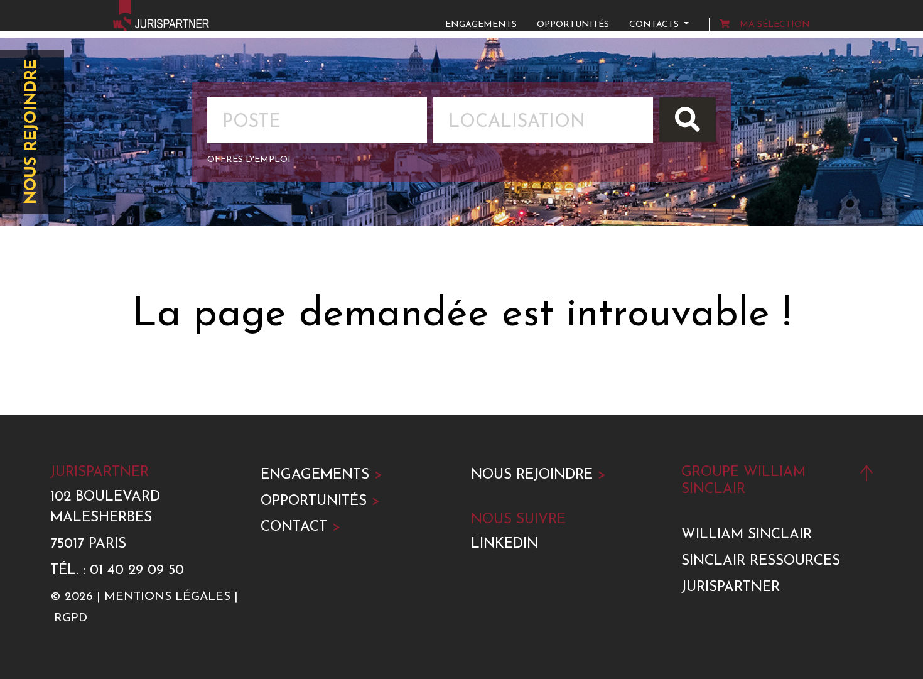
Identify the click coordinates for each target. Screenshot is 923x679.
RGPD (70, 618)
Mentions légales (167, 597)
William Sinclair (746, 535)
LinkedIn (504, 544)
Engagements (481, 25)
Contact (300, 527)
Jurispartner (730, 587)
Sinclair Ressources (760, 561)
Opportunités (573, 25)
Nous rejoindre (32, 132)
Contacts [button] (655, 25)
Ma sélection (775, 25)
